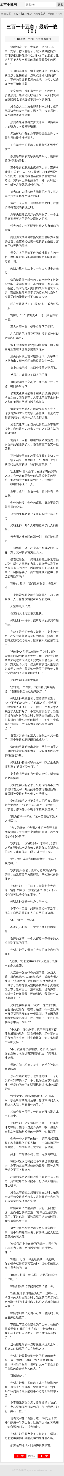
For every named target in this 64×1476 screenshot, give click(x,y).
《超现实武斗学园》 (44, 13)
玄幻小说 (26, 13)
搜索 (60, 4)
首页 (15, 13)
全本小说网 (8, 4)
